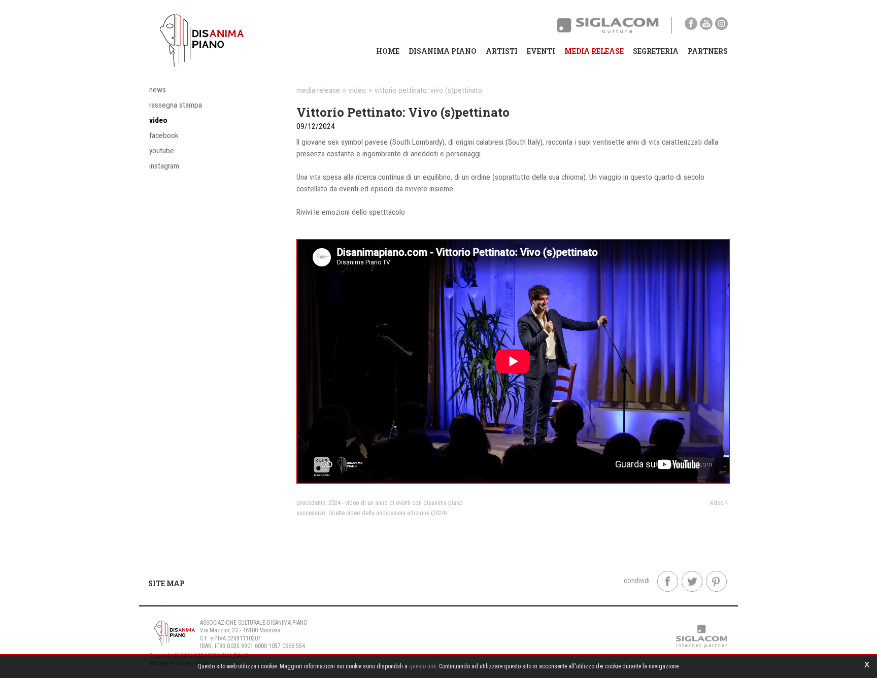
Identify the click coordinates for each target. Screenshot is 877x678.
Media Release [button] (594, 51)
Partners (708, 51)
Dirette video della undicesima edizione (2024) (387, 513)
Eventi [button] (541, 51)
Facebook (164, 135)
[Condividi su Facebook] (667, 581)
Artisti (502, 51)
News (157, 89)
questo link (422, 666)
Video (158, 120)
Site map (166, 583)
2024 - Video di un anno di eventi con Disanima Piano (395, 502)
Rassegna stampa (175, 105)
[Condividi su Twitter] (692, 581)
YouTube (161, 150)
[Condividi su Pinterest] (716, 581)
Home (387, 51)
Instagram (164, 166)
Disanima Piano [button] (443, 51)
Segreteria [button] (656, 51)
